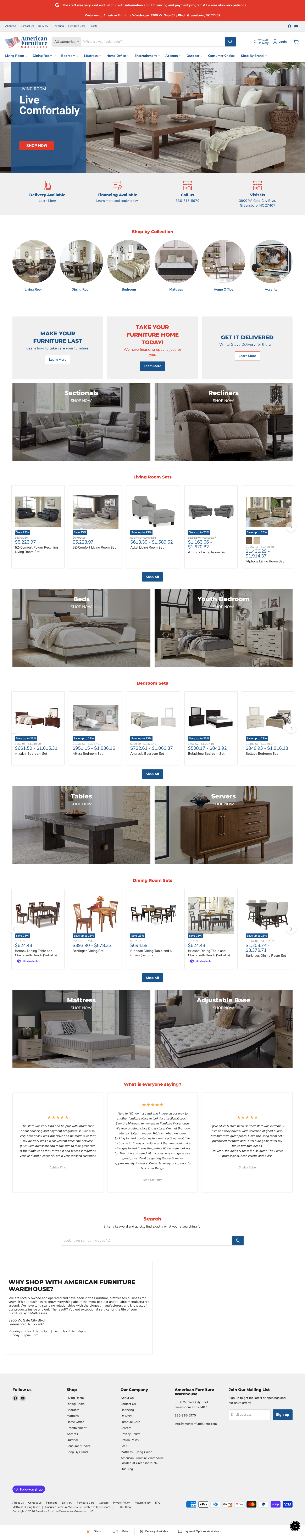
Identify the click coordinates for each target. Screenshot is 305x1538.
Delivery (43, 26)
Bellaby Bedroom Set (262, 753)
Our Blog (127, 1469)
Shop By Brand (253, 56)
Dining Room (43, 56)
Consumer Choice (221, 56)
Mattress (91, 56)
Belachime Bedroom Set (206, 753)
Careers (126, 1428)
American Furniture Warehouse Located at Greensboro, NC (80, 1507)
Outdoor (193, 56)
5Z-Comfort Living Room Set (94, 547)
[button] (11, 117)
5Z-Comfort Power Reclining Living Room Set (36, 549)
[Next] (291, 527)
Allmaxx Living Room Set (207, 552)
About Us (10, 26)
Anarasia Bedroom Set (147, 753)
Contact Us (27, 26)
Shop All (152, 577)
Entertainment (146, 56)
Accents (172, 56)
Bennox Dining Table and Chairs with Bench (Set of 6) (36, 953)
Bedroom (68, 56)
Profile (94, 26)
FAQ (124, 1446)
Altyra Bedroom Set (88, 753)
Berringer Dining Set (88, 951)
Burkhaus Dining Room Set (266, 955)
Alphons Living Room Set (265, 561)
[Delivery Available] (47, 194)
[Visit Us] (258, 194)
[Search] (230, 41)
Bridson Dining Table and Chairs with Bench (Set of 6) (209, 953)
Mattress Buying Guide (136, 1452)
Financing (58, 26)
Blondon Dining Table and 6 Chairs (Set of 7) (151, 953)
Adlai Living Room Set (147, 547)
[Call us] (187, 194)
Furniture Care (76, 26)
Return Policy (130, 1440)
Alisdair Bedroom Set (31, 753)
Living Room (15, 56)
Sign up (282, 1414)
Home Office (116, 56)
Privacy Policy (130, 1434)
